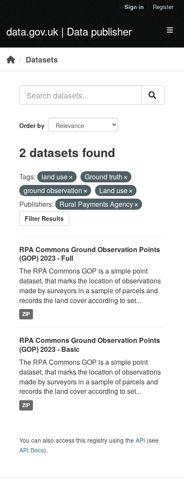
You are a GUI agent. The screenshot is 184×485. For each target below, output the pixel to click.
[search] (153, 95)
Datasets (42, 59)
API (140, 440)
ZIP (26, 314)
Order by (32, 125)
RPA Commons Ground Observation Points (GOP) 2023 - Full (89, 253)
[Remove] (70, 177)
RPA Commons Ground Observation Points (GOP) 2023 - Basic (89, 344)
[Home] (10, 59)
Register (163, 7)
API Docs (31, 450)
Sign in (134, 7)
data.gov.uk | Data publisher (69, 31)
